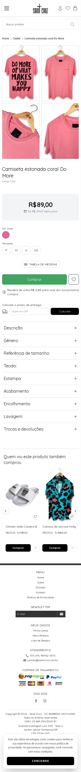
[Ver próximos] (74, 511)
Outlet (16, 38)
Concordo (40, 761)
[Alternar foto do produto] (35, 516)
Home (5, 38)
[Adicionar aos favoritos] (35, 548)
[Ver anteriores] (6, 511)
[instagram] (45, 701)
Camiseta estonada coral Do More (44, 38)
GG (36, 250)
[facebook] (36, 701)
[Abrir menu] (6, 8)
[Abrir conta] (60, 8)
